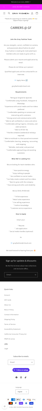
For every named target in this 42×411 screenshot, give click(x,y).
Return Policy (9, 310)
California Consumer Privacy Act (15, 334)
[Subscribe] (35, 274)
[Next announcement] (38, 7)
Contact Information (11, 315)
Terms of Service (10, 324)
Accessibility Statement (12, 329)
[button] (4, 13)
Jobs (6, 344)
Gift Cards (7, 300)
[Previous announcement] (4, 7)
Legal (6, 349)
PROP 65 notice (9, 339)
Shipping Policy (9, 319)
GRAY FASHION (17, 407)
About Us (7, 305)
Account (7, 295)
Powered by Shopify (27, 407)
